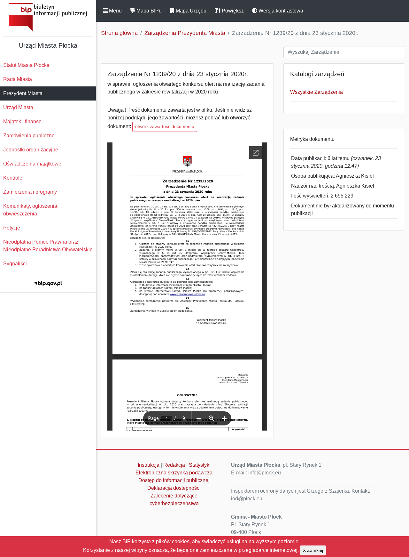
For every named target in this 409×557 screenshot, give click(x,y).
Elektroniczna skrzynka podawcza (173, 472)
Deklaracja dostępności (174, 488)
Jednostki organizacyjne (30, 149)
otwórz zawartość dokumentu (164, 126)
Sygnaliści (15, 263)
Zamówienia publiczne (29, 135)
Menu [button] (115, 10)
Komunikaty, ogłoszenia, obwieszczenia (30, 209)
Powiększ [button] (232, 10)
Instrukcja (148, 465)
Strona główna (119, 33)
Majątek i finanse (22, 121)
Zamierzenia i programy (30, 192)
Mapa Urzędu (190, 10)
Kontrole (12, 178)
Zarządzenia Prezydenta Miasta (184, 33)
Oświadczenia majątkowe (32, 163)
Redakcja (174, 465)
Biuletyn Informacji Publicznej (48, 17)
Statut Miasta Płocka (26, 65)
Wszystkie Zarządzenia (316, 92)
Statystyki (200, 465)
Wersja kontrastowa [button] (280, 10)
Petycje (11, 227)
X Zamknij (313, 550)
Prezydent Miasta (22, 93)
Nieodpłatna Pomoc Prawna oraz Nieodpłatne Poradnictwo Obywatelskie (48, 245)
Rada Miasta (17, 79)
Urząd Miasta (18, 107)
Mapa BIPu (148, 10)
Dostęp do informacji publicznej (174, 480)
